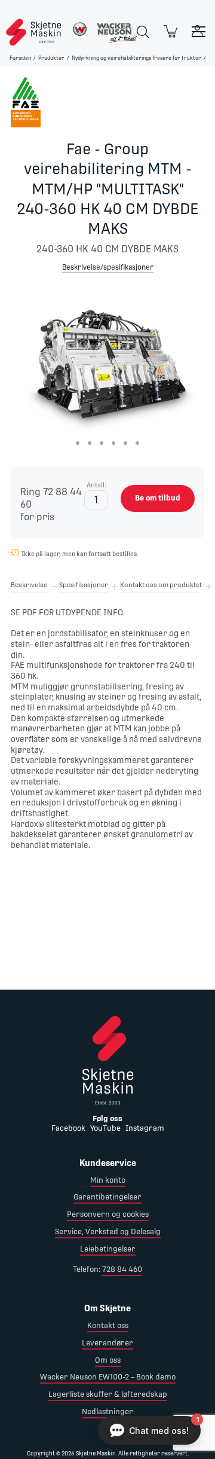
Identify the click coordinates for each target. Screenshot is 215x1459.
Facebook (68, 1128)
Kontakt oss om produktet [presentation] (161, 585)
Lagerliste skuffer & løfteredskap (107, 1394)
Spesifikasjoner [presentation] (83, 585)
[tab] (29, 587)
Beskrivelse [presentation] (29, 585)
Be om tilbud (157, 497)
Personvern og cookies (108, 1214)
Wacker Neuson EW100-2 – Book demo (108, 1376)
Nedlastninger (107, 1411)
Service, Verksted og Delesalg (108, 1231)
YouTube (105, 1128)
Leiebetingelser (108, 1248)
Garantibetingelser (107, 1196)
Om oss (108, 1360)
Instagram (144, 1128)
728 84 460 (122, 1269)
